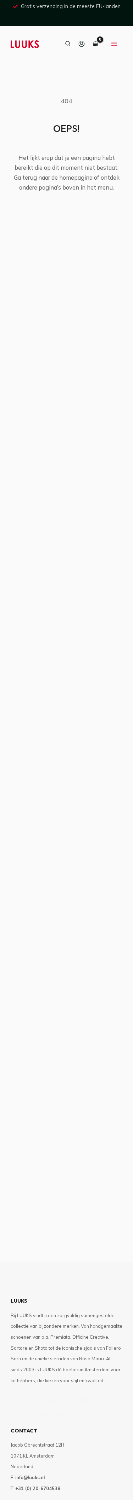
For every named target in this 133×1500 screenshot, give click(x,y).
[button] (68, 43)
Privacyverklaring (66, 1400)
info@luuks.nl (30, 1477)
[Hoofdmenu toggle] (114, 44)
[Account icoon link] (81, 44)
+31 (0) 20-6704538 (37, 1488)
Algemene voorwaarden (66, 1413)
